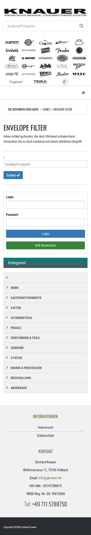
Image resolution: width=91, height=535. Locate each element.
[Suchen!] (82, 26)
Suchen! (12, 175)
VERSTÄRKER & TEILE (25, 338)
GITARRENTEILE (21, 318)
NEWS (15, 288)
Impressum (45, 427)
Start (46, 109)
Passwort (12, 215)
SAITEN (16, 308)
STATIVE (16, 358)
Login (10, 197)
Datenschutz (45, 435)
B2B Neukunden (45, 245)
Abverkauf (19, 388)
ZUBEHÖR (17, 348)
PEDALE (16, 328)
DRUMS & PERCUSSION (26, 368)
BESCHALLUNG (21, 378)
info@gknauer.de (50, 478)
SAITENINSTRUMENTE (26, 298)
